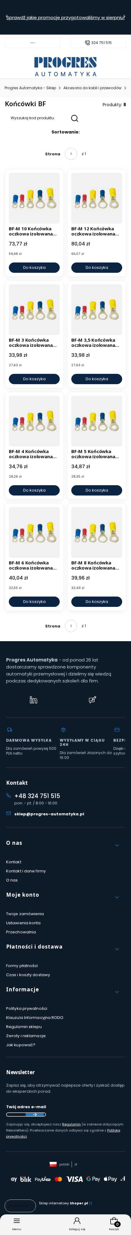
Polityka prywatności (26, 1008)
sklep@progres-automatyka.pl (49, 814)
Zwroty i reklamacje (26, 1036)
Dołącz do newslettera (35, 1114)
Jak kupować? (20, 1045)
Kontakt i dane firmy (26, 871)
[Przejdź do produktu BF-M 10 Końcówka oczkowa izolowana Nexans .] (34, 198)
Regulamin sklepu (24, 1027)
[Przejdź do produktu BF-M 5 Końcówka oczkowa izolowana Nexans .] (96, 421)
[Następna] (124, 17)
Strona (52, 154)
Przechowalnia (21, 932)
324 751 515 (101, 42)
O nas (12, 880)
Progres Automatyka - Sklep (30, 87)
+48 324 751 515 (37, 796)
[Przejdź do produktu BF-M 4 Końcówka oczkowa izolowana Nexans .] (34, 421)
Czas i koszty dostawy (28, 975)
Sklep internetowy (63, 1203)
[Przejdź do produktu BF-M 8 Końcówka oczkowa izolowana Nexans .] (96, 532)
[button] (63, 845)
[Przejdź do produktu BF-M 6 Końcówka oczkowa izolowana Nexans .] (34, 532)
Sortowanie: (65, 132)
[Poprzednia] (6, 17)
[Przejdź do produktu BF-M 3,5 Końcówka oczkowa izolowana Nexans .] (96, 309)
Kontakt (13, 862)
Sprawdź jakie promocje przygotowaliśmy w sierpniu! (65, 17)
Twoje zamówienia (25, 914)
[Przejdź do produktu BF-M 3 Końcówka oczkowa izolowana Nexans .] (34, 309)
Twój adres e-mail (26, 1107)
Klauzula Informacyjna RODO (35, 1017)
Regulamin (71, 1124)
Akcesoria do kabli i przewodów (92, 87)
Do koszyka (34, 267)
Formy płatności (22, 966)
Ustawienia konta (23, 923)
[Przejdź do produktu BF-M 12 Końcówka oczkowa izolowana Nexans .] (96, 198)
